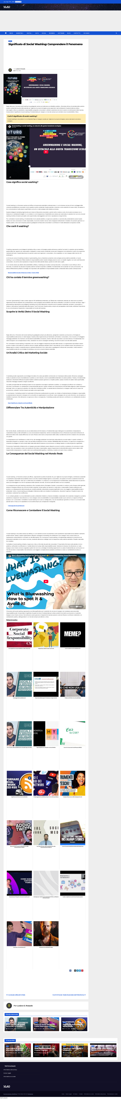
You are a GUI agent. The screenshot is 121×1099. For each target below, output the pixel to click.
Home (63, 1094)
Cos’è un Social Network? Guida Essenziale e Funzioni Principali (45, 1026)
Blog (69, 33)
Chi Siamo (86, 33)
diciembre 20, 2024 (12, 1052)
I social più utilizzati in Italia (16, 995)
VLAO (7, 6)
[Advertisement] (60, 21)
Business (52, 33)
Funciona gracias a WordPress (10, 1094)
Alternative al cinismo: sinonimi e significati (15, 1049)
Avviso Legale (7, 1073)
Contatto (77, 33)
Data (37, 33)
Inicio (11, 33)
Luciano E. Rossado (20, 69)
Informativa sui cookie (10, 1076)
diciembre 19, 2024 (98, 1052)
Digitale (36, 1046)
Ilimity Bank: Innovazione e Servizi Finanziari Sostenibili (102, 1049)
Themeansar (30, 1094)
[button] (116, 33)
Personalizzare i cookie (112, 1094)
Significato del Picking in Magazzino (73, 1049)
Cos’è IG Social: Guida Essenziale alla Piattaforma (68, 995)
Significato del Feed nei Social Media (72, 1025)
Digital (29, 33)
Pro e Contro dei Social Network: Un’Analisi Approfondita (15, 1026)
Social (44, 33)
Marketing (19, 33)
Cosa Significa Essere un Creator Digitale (44, 1049)
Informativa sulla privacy (10, 1069)
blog (7, 1046)
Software (61, 33)
